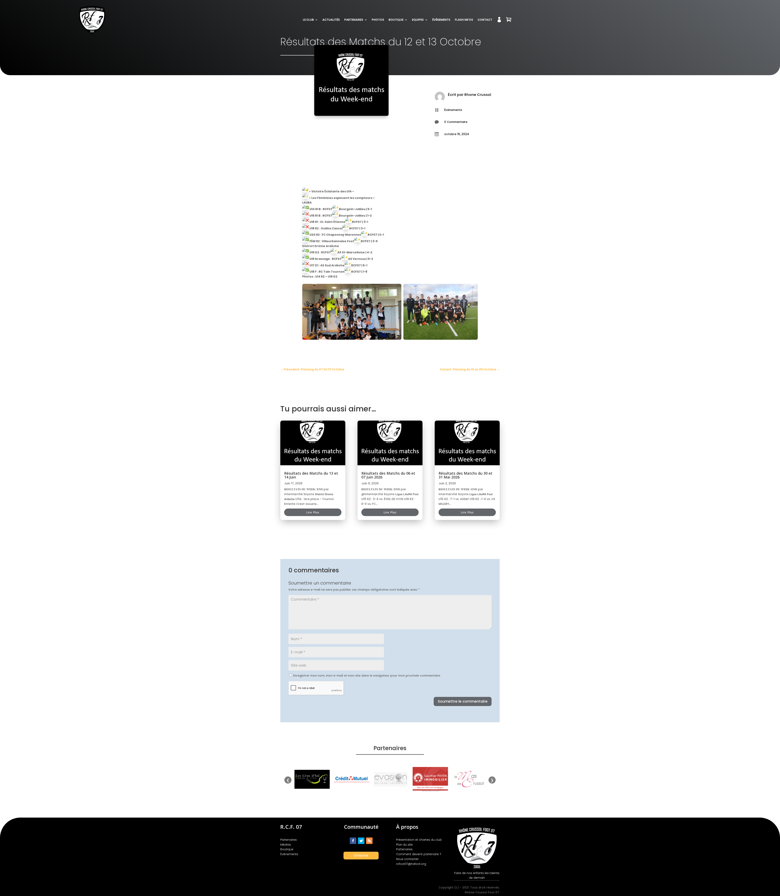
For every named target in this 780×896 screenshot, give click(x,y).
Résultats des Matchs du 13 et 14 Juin (311, 475)
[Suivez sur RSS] (369, 840)
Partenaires (353, 20)
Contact (485, 20)
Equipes (418, 20)
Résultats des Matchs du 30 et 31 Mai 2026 (465, 475)
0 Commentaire (455, 122)
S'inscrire (361, 855)
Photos (378, 20)
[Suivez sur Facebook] (353, 840)
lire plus (312, 512)
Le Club (308, 20)
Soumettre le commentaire (463, 701)
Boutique (396, 20)
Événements (441, 20)
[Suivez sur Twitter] (361, 840)
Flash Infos (464, 20)
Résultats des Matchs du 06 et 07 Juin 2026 (388, 475)
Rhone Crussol (477, 94)
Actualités (331, 20)
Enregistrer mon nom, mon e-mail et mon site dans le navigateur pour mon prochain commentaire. (367, 676)
